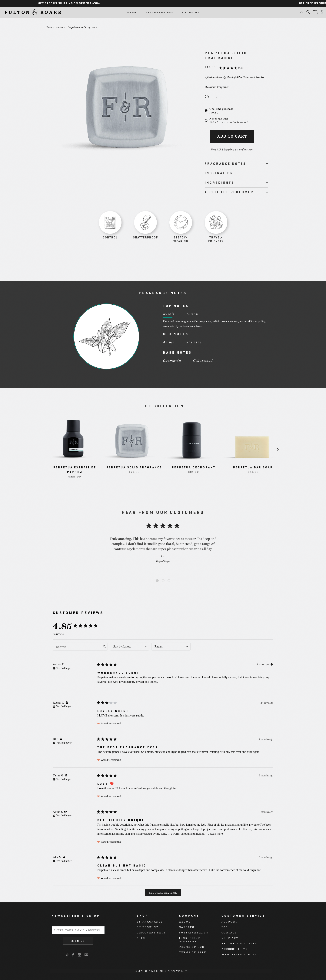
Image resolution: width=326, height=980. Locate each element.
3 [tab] (169, 581)
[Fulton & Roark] (33, 12)
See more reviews (163, 892)
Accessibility (234, 948)
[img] (62, 668)
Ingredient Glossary (189, 939)
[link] (231, 68)
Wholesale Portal (239, 954)
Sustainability (193, 932)
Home (48, 27)
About (185, 921)
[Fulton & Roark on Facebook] (73, 954)
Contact (229, 932)
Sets (141, 937)
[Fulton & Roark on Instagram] (80, 954)
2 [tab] (163, 581)
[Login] (301, 13)
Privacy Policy (177, 971)
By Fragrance (150, 921)
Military (229, 937)
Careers (186, 927)
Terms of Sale (192, 952)
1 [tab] (157, 581)
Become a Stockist (239, 943)
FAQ (224, 927)
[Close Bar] (322, 3)
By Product (147, 927)
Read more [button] (216, 833)
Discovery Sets (151, 932)
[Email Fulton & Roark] (86, 954)
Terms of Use (191, 946)
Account (229, 921)
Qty (207, 96)
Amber (59, 27)
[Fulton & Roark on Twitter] (68, 955)
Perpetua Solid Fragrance (82, 27)
